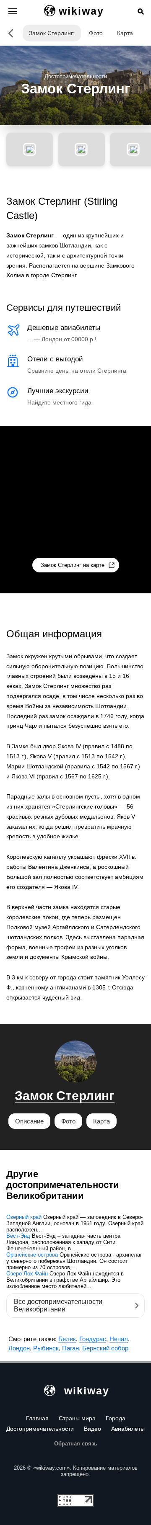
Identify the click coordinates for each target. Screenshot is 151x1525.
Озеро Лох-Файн (27, 1273)
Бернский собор (105, 1348)
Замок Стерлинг (65, 1096)
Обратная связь (75, 1443)
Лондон (19, 1348)
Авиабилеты (128, 1428)
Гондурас (92, 1338)
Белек (67, 1338)
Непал (118, 1338)
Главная (37, 1418)
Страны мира (77, 1418)
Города (115, 1418)
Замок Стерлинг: (52, 33)
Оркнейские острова (32, 1255)
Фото (96, 33)
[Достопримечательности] (10, 33)
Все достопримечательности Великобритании (58, 1305)
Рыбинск (46, 1348)
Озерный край (24, 1217)
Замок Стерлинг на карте (72, 565)
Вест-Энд (18, 1236)
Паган (70, 1348)
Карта (125, 33)
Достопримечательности (40, 1428)
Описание (29, 1121)
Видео (92, 1428)
